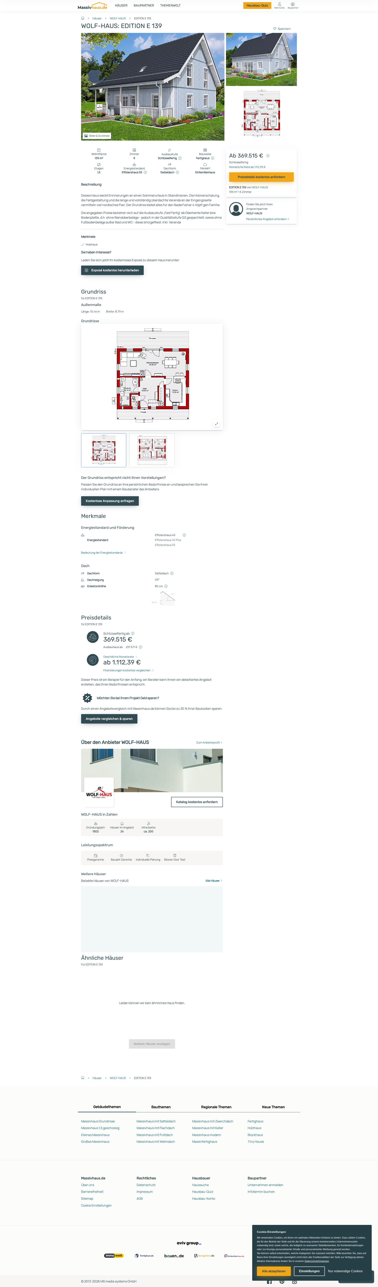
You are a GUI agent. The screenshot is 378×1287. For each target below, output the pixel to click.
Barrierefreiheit (92, 1191)
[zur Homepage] (84, 18)
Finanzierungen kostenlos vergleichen (126, 670)
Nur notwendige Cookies (345, 1271)
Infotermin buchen (261, 1191)
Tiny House (256, 1141)
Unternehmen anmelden (265, 1185)
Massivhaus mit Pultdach (155, 1135)
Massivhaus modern (206, 1135)
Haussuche (200, 1185)
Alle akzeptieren (274, 1271)
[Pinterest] (282, 1281)
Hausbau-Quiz (257, 5)
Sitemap (87, 1198)
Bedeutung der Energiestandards (102, 552)
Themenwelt (170, 5)
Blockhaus (255, 1135)
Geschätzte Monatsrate (118, 656)
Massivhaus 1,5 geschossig (100, 1128)
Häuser (121, 5)
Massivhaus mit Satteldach (156, 1121)
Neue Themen (273, 1107)
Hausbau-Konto (203, 1198)
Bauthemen (161, 1107)
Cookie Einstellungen (96, 1205)
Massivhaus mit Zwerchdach (212, 1121)
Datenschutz (146, 1185)
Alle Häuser (213, 880)
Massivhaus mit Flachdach (156, 1128)
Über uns (87, 1185)
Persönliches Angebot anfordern (266, 219)
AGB (140, 1198)
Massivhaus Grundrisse (98, 1121)
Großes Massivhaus (95, 1141)
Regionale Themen (216, 1107)
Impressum (145, 1191)
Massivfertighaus (204, 1141)
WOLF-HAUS (118, 18)
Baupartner (144, 5)
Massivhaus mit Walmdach (156, 1141)
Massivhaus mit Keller (207, 1128)
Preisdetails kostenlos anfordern (261, 177)
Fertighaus (255, 1121)
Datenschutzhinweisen (317, 1261)
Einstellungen (309, 1271)
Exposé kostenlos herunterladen (115, 270)
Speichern (284, 29)
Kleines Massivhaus (95, 1135)
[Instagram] (294, 1281)
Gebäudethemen (107, 1107)
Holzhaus (254, 1128)
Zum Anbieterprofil (208, 742)
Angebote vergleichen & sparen (109, 719)
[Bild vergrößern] (216, 424)
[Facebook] (269, 1281)
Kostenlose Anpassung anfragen (110, 501)
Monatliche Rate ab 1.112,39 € (247, 167)
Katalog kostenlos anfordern (197, 802)
